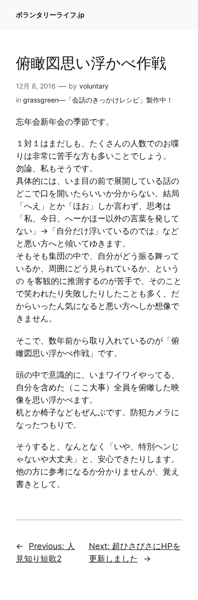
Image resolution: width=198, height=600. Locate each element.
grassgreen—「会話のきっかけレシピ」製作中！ (98, 100)
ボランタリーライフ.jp (50, 15)
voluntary (94, 86)
